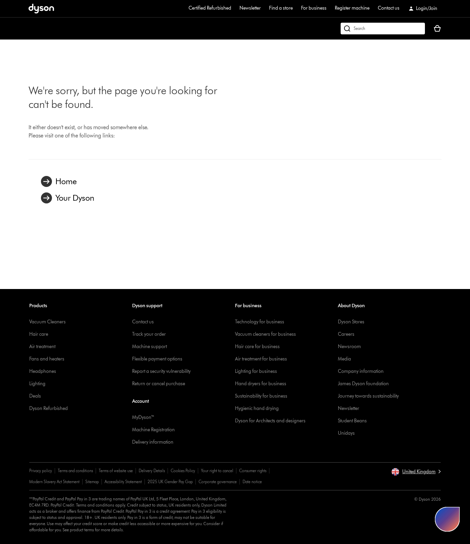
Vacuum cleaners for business (265, 334)
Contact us (388, 8)
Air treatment (42, 346)
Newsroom (349, 346)
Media (344, 359)
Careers (346, 334)
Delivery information (152, 442)
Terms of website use (116, 470)
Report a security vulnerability (161, 371)
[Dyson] (41, 11)
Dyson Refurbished (48, 408)
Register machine (352, 8)
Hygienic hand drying (257, 408)
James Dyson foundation (363, 384)
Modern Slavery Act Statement (54, 481)
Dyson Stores (351, 322)
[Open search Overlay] (383, 28)
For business (314, 8)
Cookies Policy (183, 470)
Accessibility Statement (123, 481)
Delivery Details (152, 470)
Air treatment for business (261, 359)
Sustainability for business (261, 396)
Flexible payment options (157, 359)
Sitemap (92, 481)
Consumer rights (252, 470)
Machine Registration (153, 430)
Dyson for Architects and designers (270, 421)
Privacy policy (40, 470)
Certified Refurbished (210, 8)
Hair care (38, 334)
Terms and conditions (75, 470)
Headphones (42, 371)
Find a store (281, 8)
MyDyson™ (143, 417)
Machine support (149, 346)
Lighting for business (256, 371)
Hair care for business (257, 346)
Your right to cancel (217, 470)
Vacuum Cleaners (47, 322)
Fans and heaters (46, 359)
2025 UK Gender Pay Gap (170, 481)
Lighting (37, 384)
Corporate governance (218, 481)
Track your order (149, 334)
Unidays (346, 433)
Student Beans (352, 421)
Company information (361, 371)
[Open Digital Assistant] (447, 519)
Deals (35, 396)
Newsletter (250, 8)
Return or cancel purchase (158, 384)
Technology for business (259, 322)
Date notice (252, 481)
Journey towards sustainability (368, 396)
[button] (416, 472)
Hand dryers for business (260, 384)
